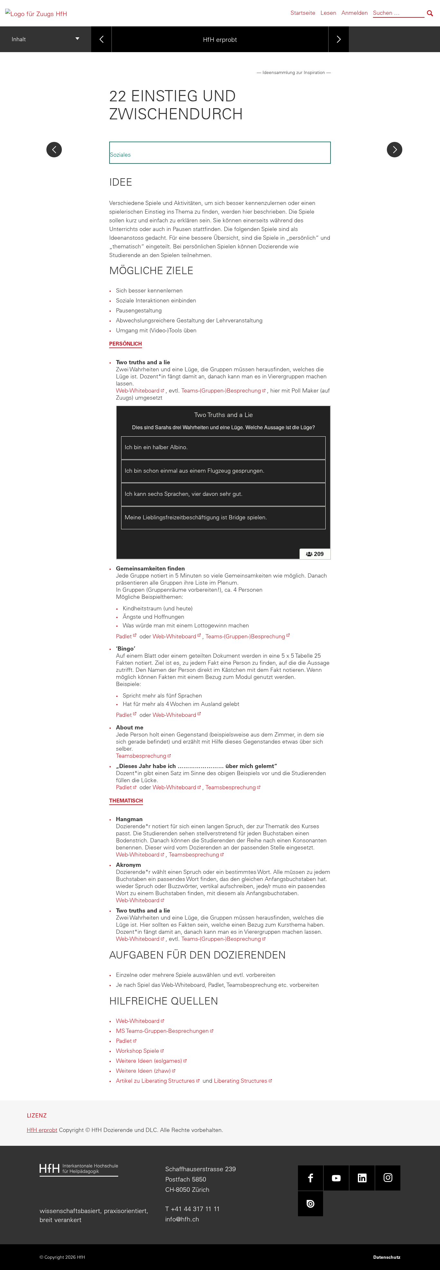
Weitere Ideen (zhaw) (146, 1070)
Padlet (127, 636)
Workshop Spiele (140, 1050)
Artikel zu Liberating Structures (158, 1080)
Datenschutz (386, 1257)
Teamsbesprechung (144, 755)
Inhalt (19, 39)
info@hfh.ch (182, 1219)
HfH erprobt (220, 39)
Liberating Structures (243, 1080)
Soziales (120, 154)
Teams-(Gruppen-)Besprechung (224, 390)
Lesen (328, 12)
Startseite (303, 12)
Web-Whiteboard (141, 390)
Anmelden (354, 12)
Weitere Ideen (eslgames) (152, 1060)
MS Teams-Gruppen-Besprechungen (165, 1030)
